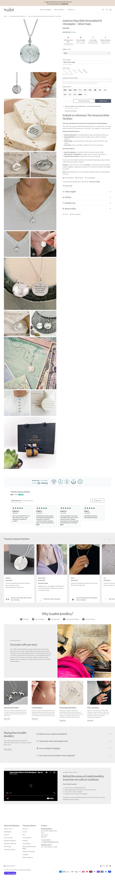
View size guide (67, 185)
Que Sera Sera (8, 829)
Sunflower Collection (10, 843)
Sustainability (26, 843)
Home (5, 16)
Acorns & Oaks (8, 838)
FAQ (24, 835)
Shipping (25, 840)
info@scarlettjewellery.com (50, 842)
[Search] (103, 9)
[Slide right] (109, 539)
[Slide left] (104, 539)
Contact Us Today (94, 182)
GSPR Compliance (28, 857)
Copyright (25, 854)
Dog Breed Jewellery (10, 840)
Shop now (7, 718)
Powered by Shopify (25, 870)
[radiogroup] (87, 71)
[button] (66, 32)
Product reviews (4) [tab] (16, 500)
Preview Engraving (83, 101)
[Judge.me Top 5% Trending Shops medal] (80, 481)
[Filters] (92, 500)
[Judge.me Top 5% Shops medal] (73, 481)
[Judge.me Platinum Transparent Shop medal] (60, 481)
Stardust (6, 835)
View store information (71, 111)
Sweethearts (7, 832)
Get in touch (8, 749)
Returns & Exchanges (29, 851)
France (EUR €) (10, 866)
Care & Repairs (27, 838)
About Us (25, 829)
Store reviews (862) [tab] (28, 500)
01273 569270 (46, 840)
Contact (25, 832)
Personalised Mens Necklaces (17, 16)
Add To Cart (103, 101)
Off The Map (7, 846)
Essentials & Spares (9, 849)
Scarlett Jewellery (13, 870)
